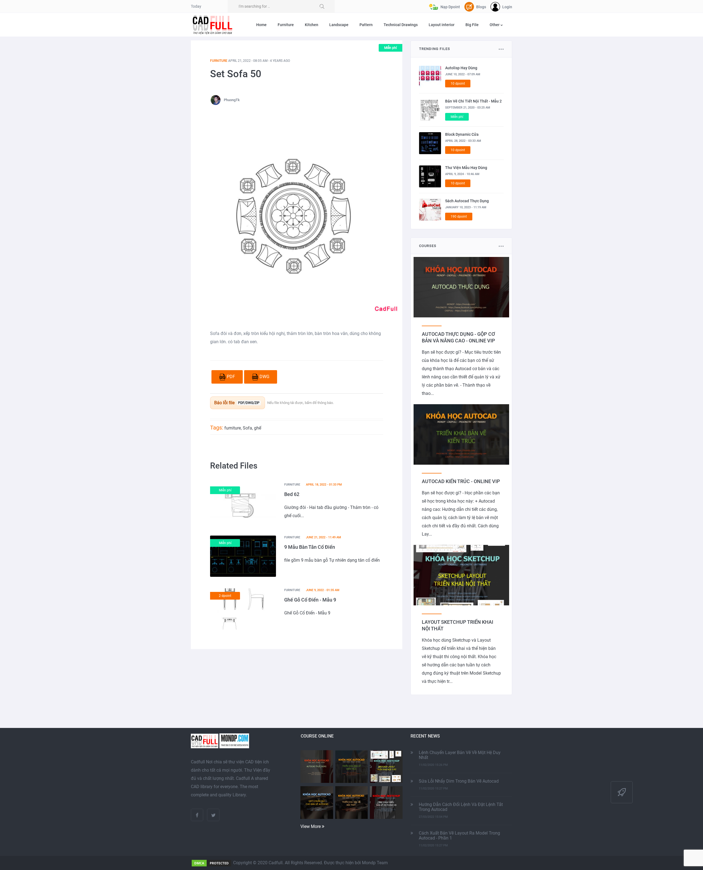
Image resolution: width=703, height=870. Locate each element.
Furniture (286, 25)
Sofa (247, 428)
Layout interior (441, 25)
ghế (257, 428)
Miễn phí (390, 48)
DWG (264, 376)
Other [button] (495, 25)
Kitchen (311, 25)
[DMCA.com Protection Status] (211, 862)
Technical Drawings (401, 25)
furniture (232, 428)
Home (261, 25)
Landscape (338, 25)
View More (311, 826)
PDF (231, 376)
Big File (472, 25)
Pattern (366, 25)
